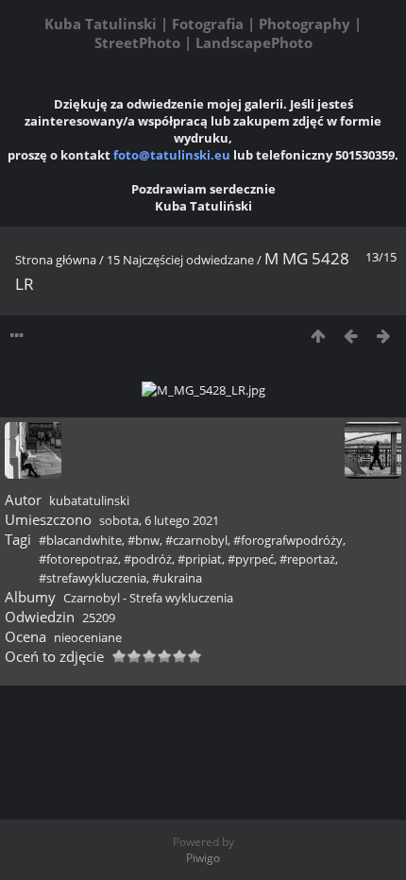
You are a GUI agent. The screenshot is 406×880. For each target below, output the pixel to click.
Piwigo (203, 858)
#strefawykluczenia (92, 577)
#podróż (148, 558)
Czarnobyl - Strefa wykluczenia (148, 597)
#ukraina (177, 577)
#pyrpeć (251, 558)
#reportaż (307, 558)
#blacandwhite (80, 540)
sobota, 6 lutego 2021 (159, 520)
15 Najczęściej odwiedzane (180, 259)
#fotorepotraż (78, 558)
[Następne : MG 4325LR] (383, 336)
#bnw (143, 540)
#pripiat (200, 558)
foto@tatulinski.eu (171, 154)
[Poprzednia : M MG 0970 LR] (350, 336)
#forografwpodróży (288, 540)
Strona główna (55, 259)
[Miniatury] (317, 336)
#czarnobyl (196, 540)
